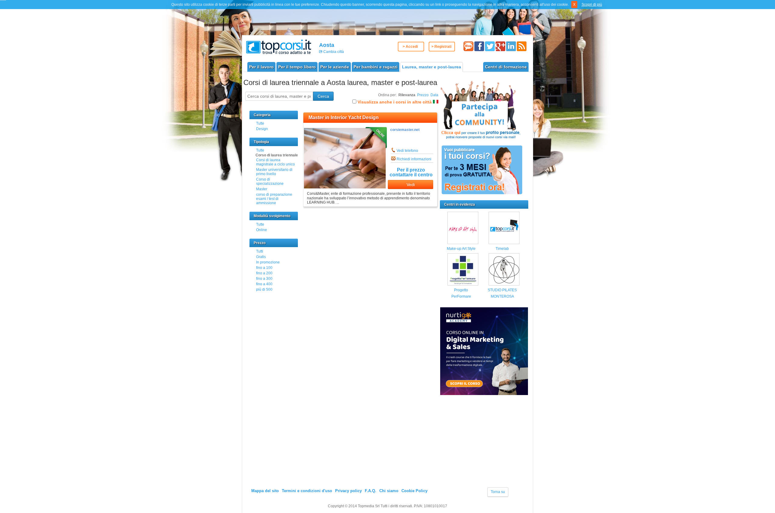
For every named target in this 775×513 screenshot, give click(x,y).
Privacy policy (348, 490)
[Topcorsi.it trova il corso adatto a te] (278, 47)
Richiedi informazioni (414, 159)
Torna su (498, 492)
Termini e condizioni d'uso (307, 490)
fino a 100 (264, 268)
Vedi (411, 184)
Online (261, 230)
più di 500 (264, 289)
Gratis (261, 257)
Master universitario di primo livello (274, 172)
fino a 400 (264, 284)
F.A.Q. (370, 490)
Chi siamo (388, 490)
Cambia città (333, 52)
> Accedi (410, 46)
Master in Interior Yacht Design (343, 117)
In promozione (268, 262)
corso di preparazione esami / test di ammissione (274, 198)
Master (261, 189)
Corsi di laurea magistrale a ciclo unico (275, 162)
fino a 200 (264, 273)
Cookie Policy (414, 490)
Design (262, 129)
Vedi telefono (407, 151)
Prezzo (423, 95)
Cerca (323, 96)
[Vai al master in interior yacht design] (345, 187)
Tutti (259, 251)
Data (434, 95)
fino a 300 (264, 278)
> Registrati (441, 46)
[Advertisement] (485, 444)
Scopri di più (592, 4)
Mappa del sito (265, 490)
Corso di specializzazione (270, 181)
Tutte (260, 123)
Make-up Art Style (461, 249)
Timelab (502, 249)
